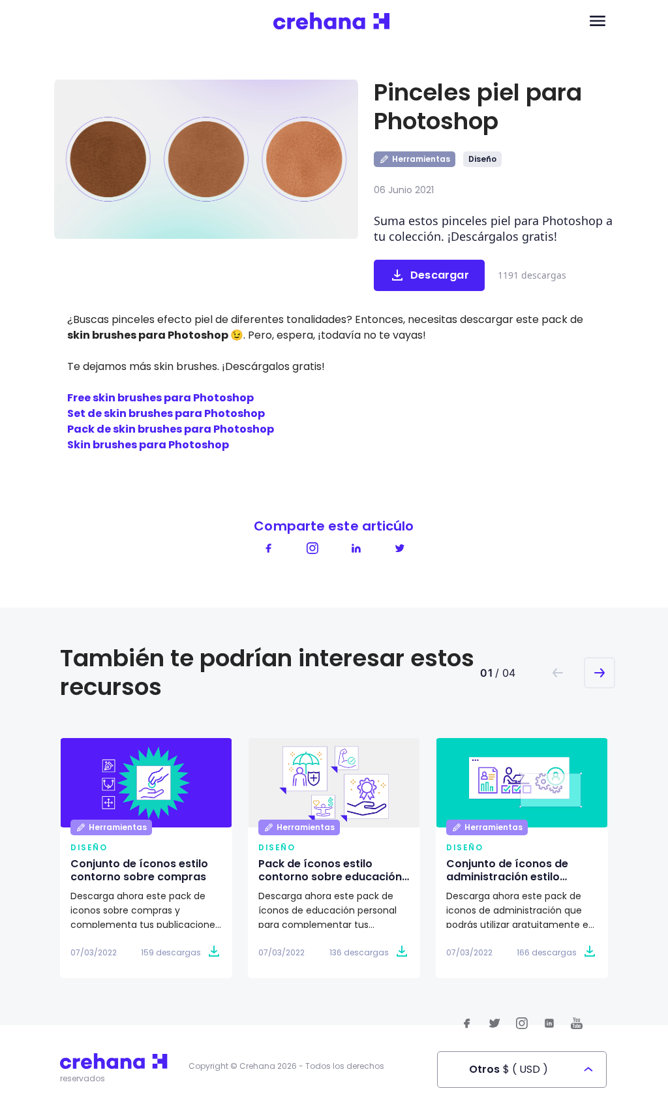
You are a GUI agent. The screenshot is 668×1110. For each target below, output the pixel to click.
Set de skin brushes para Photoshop (166, 413)
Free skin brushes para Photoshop (160, 397)
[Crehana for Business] (331, 21)
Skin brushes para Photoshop (148, 444)
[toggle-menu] (597, 21)
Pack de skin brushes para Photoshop (170, 429)
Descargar (439, 275)
